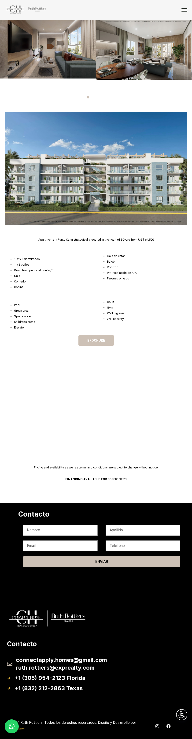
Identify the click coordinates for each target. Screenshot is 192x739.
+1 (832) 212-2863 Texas (48, 688)
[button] (12, 726)
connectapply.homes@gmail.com (61, 660)
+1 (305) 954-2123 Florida (49, 678)
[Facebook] (168, 726)
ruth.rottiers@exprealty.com (55, 667)
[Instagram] (157, 726)
